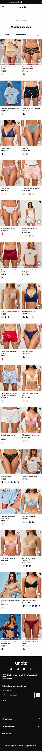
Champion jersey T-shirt (29, 477)
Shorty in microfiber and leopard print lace (29, 68)
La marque (24, 21)
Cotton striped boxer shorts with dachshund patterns (9, 394)
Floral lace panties (27, 351)
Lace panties (5, 188)
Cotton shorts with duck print (31, 188)
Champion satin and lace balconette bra (8, 642)
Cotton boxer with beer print (31, 108)
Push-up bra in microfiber (9, 312)
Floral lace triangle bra (28, 516)
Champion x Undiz (16, 2)
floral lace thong (6, 477)
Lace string (25, 148)
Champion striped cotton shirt (10, 108)
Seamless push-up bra (29, 311)
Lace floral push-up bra (29, 600)
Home (17, 21)
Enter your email (7, 690)
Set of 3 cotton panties (8, 228)
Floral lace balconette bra (8, 558)
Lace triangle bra (6, 148)
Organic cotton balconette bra (10, 600)
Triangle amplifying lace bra (30, 435)
